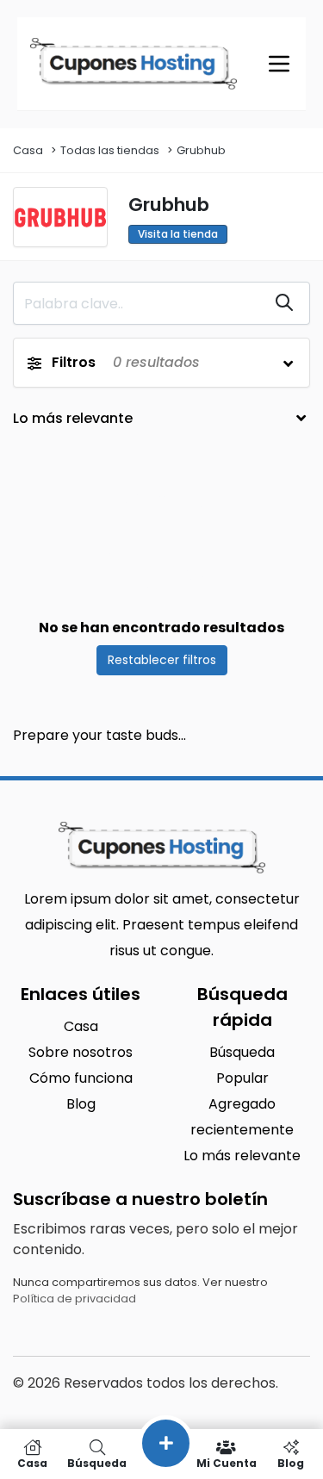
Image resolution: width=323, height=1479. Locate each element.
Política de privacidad (74, 1298)
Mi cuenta (226, 1462)
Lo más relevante (242, 1155)
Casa (28, 150)
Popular (242, 1078)
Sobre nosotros (80, 1052)
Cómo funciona (81, 1078)
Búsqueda (242, 1052)
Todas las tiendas (109, 150)
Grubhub (201, 150)
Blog (81, 1104)
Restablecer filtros (162, 659)
